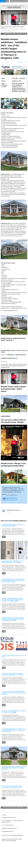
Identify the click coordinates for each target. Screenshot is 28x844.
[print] (22, 62)
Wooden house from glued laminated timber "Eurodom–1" (13, 339)
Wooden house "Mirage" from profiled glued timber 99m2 (13, 464)
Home (2, 26)
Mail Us (9, 7)
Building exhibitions (19, 521)
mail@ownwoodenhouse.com (10, 310)
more (3, 537)
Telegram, (18, 354)
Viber (18, 6)
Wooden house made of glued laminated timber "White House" (13, 388)
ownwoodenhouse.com (8, 831)
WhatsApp (14, 6)
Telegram (22, 6)
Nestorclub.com (19, 835)
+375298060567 (7, 6)
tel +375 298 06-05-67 (12, 495)
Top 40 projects (16, 7)
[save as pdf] (25, 62)
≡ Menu (3, 1)
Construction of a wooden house (11, 26)
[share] (18, 62)
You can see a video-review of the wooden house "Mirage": (13, 421)
